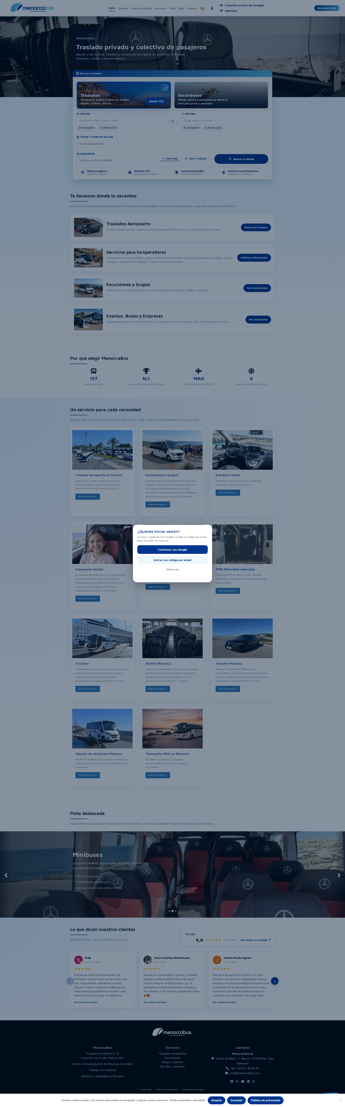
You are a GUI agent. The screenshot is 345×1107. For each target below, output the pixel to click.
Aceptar (216, 1100)
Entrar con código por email (172, 560)
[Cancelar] (340, 1100)
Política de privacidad (265, 1100)
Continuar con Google (172, 549)
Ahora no (172, 569)
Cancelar (236, 1100)
